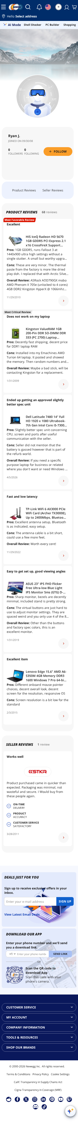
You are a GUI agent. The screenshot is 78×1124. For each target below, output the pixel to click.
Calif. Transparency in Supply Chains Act (38, 1082)
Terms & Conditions (18, 1074)
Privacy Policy (40, 1074)
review (45, 744)
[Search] (28, 7)
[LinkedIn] (43, 1099)
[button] (39, 17)
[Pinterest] (52, 1099)
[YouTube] (60, 1099)
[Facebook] (17, 1099)
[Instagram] (34, 1099)
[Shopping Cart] (74, 6)
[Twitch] (69, 1099)
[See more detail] (63, 301)
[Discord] (35, 1107)
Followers (15, 153)
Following (31, 153)
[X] (26, 1099)
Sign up (65, 901)
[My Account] (66, 6)
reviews (51, 212)
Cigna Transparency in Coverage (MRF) (38, 1090)
